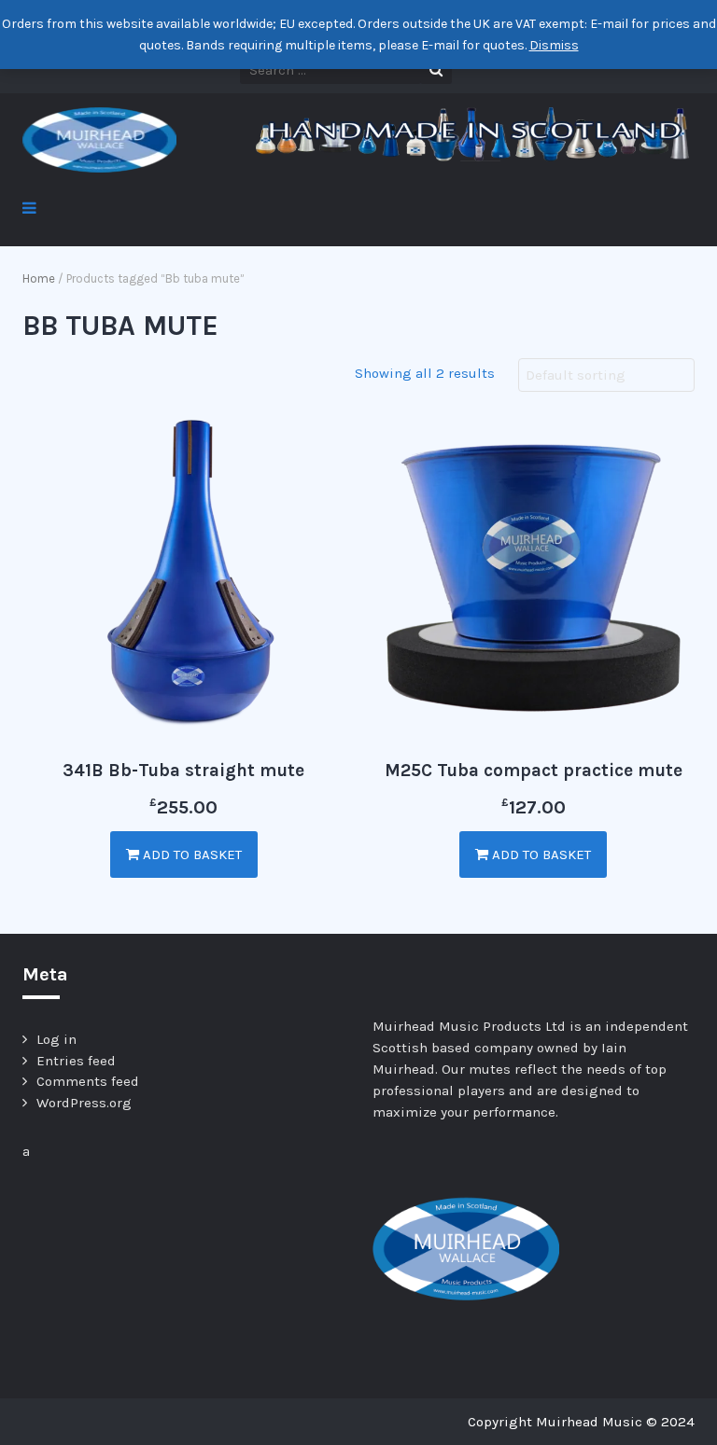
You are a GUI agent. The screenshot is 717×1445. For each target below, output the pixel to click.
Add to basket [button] (190, 854)
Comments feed (87, 1081)
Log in (56, 1039)
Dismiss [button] (554, 45)
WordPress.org (84, 1102)
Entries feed (76, 1060)
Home (38, 278)
